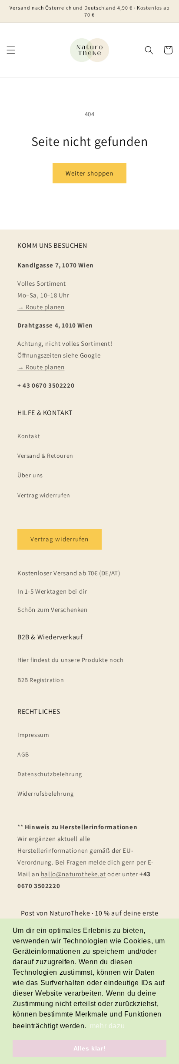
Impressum (33, 735)
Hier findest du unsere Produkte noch (70, 660)
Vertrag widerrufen (43, 495)
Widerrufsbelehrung (45, 793)
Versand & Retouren (45, 455)
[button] (10, 50)
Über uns (30, 475)
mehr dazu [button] (107, 1026)
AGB (23, 754)
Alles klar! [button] (89, 1048)
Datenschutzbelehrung (49, 774)
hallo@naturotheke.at (73, 874)
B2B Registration (40, 680)
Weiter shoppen (89, 173)
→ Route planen (40, 307)
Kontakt (28, 436)
